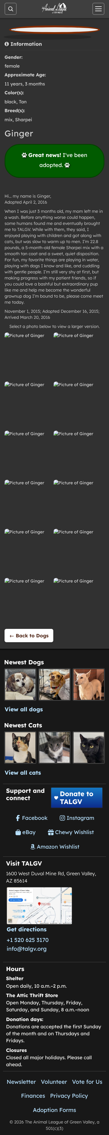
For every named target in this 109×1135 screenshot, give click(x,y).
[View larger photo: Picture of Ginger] (27, 355)
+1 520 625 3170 (28, 939)
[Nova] (89, 747)
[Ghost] (89, 684)
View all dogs (24, 709)
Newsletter (21, 1081)
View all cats (23, 772)
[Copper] (54, 684)
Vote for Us (87, 1081)
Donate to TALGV (76, 797)
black (10, 102)
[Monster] (54, 747)
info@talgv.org (27, 948)
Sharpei (23, 119)
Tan (23, 102)
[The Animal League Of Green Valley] (54, 8)
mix (8, 119)
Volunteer (54, 1081)
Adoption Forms (54, 1109)
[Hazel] (20, 747)
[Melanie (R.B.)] (20, 684)
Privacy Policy (69, 1095)
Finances (33, 1095)
